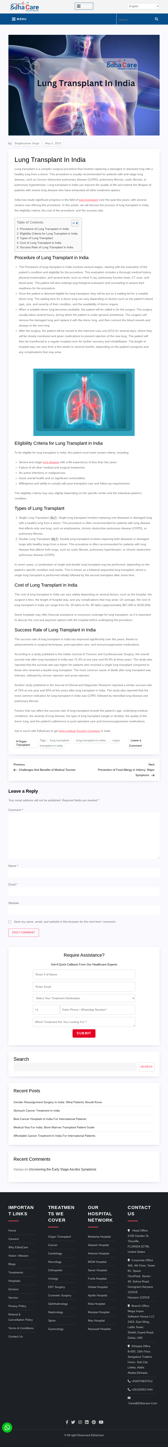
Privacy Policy (17, 1306)
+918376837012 (142, 1381)
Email (12, 884)
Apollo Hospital (97, 1295)
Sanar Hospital (97, 1270)
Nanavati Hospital (99, 1329)
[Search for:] (139, 19)
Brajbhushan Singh (27, 143)
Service (13, 1297)
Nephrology (55, 1312)
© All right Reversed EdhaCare (84, 1435)
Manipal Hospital (98, 1312)
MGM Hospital (97, 1261)
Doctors (13, 1289)
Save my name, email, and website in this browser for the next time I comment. (65, 921)
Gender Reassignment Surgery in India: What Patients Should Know (58, 1102)
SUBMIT (84, 1033)
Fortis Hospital (97, 1278)
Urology (53, 1278)
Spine (52, 1320)
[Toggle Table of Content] (73, 223)
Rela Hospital (96, 1303)
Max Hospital (96, 1320)
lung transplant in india (91, 740)
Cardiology (55, 1253)
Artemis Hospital (98, 1253)
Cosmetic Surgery (59, 1295)
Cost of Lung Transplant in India (40, 242)
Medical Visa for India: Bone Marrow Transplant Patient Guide (54, 1127)
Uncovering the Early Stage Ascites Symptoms (62, 1169)
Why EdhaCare (18, 1247)
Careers (13, 1238)
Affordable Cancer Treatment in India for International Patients (54, 1135)
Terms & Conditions (21, 1328)
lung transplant (88, 199)
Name (13, 865)
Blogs (12, 1264)
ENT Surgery (56, 1287)
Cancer (53, 1245)
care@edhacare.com (142, 1403)
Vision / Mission (18, 1255)
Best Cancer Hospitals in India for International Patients (50, 1119)
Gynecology (56, 1329)
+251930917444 (142, 1389)
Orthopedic (55, 1270)
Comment (15, 810)
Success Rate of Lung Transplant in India (46, 247)
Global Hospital (98, 1287)
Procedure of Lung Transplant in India (44, 228)
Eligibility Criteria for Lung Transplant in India (49, 233)
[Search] (156, 19)
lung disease (51, 462)
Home (12, 1230)
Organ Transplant (23, 743)
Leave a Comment (136, 742)
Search (21, 1059)
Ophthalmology (58, 1303)
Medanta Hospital (99, 1236)
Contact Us (15, 1336)
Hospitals (14, 1280)
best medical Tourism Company (79, 731)
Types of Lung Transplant (36, 238)
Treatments (15, 1272)
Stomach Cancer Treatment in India (37, 1110)
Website (13, 903)
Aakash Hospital (98, 1245)
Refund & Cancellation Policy (20, 1317)
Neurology (54, 1261)
